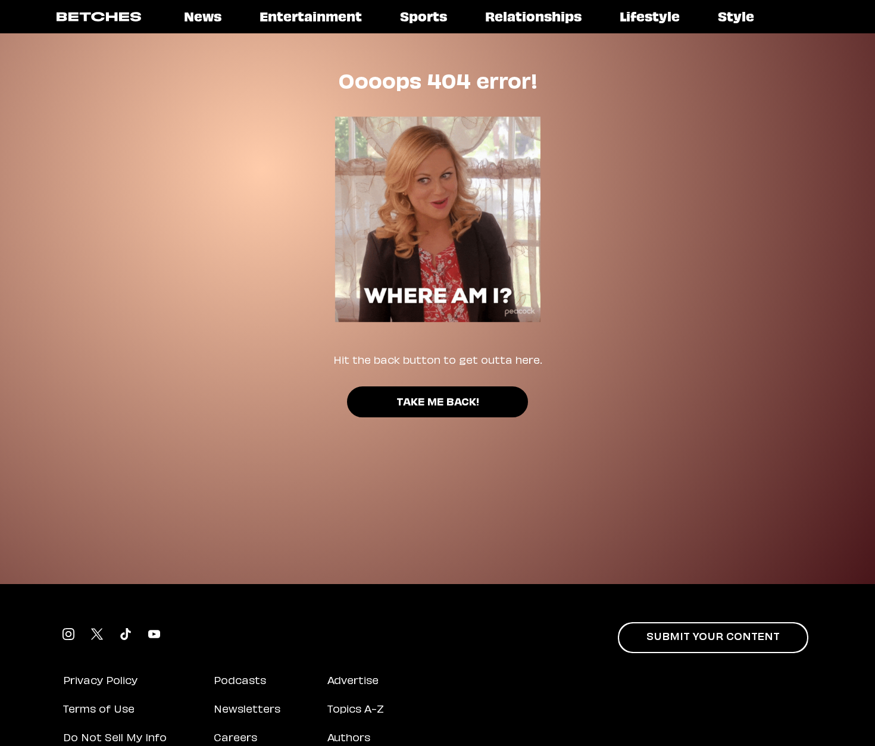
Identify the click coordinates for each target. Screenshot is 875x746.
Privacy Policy (100, 681)
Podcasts (240, 681)
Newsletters (247, 710)
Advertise (353, 681)
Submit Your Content (713, 637)
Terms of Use (99, 710)
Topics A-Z (355, 710)
